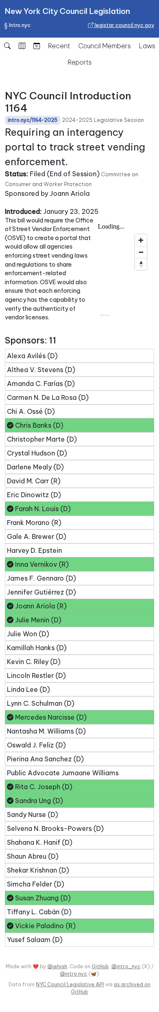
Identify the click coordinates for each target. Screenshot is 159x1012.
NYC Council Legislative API (70, 984)
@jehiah (57, 966)
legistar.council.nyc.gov (123, 25)
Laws (147, 46)
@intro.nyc (73, 974)
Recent (59, 46)
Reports (80, 62)
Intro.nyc (20, 25)
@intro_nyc (126, 966)
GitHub (100, 966)
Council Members (104, 46)
